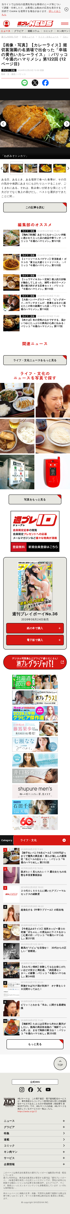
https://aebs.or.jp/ (27, 1111)
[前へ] (3, 124)
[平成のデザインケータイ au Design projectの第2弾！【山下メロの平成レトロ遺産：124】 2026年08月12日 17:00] (53, 472)
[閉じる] (66, 9)
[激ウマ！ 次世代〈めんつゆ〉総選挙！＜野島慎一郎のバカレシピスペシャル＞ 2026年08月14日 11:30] (53, 436)
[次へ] (66, 124)
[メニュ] (64, 24)
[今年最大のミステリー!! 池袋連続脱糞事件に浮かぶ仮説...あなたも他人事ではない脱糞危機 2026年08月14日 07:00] (17, 472)
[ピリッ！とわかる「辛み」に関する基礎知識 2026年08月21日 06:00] (53, 400)
